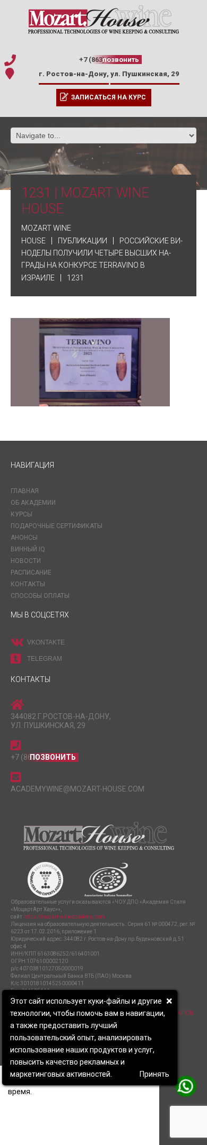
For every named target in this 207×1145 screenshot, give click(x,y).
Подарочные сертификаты (56, 526)
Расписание (31, 572)
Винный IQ (28, 549)
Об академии (33, 502)
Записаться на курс (108, 97)
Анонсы (24, 537)
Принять (154, 1074)
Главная (25, 491)
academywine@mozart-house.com (77, 789)
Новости (26, 561)
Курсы (21, 514)
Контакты (28, 584)
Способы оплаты (40, 595)
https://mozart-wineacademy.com (64, 917)
